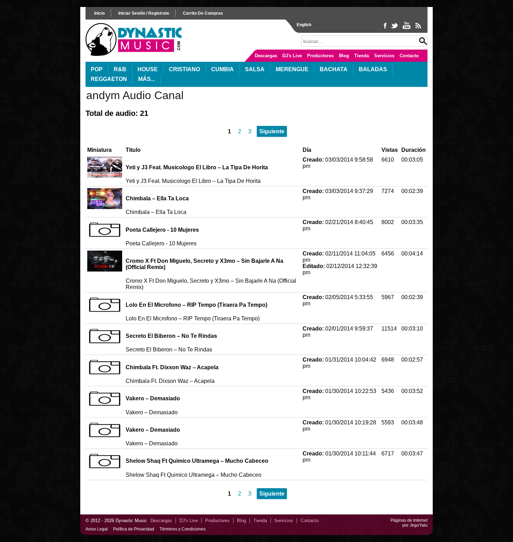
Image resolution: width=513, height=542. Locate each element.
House (147, 69)
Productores (320, 55)
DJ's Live (292, 55)
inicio (99, 13)
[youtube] (407, 28)
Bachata (334, 69)
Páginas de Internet (409, 520)
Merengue (292, 69)
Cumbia (222, 69)
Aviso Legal (97, 529)
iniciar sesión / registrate (143, 13)
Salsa (255, 69)
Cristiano (184, 69)
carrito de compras (203, 13)
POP (97, 69)
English (304, 24)
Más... (146, 79)
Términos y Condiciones (182, 529)
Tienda (361, 55)
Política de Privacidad (133, 529)
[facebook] (385, 28)
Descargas (266, 55)
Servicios (384, 55)
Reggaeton (109, 79)
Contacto (409, 55)
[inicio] (134, 54)
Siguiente (271, 131)
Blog (344, 55)
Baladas (373, 69)
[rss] (418, 28)
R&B (120, 69)
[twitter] (395, 28)
